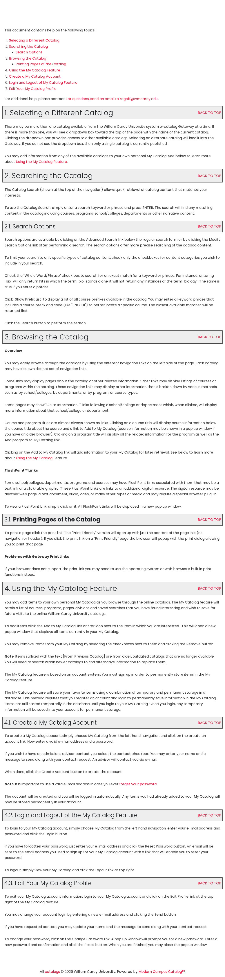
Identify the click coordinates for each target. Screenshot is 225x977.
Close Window (207, 7)
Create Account (35, 76)
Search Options (29, 52)
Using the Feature (34, 70)
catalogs (52, 971)
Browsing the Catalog (27, 58)
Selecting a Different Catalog (34, 40)
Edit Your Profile (32, 88)
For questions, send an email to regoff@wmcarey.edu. (112, 98)
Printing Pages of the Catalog (41, 64)
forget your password (138, 784)
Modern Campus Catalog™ (161, 971)
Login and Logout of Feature (43, 82)
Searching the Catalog (28, 46)
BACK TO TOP (209, 112)
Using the (34, 458)
